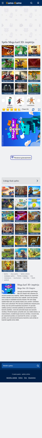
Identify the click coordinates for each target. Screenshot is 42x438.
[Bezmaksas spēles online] (14, 3)
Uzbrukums (7, 278)
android (6, 280)
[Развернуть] (39, 110)
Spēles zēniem (25, 274)
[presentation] (3, 100)
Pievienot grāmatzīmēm (22, 158)
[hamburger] (3, 3)
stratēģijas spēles (9, 276)
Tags (25, 378)
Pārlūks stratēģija (22, 276)
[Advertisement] (20, 23)
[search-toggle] (31, 3)
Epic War (26, 278)
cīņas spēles (14, 274)
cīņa (31, 276)
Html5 (33, 278)
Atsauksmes (32, 378)
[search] (38, 365)
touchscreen (17, 278)
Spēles (6, 274)
